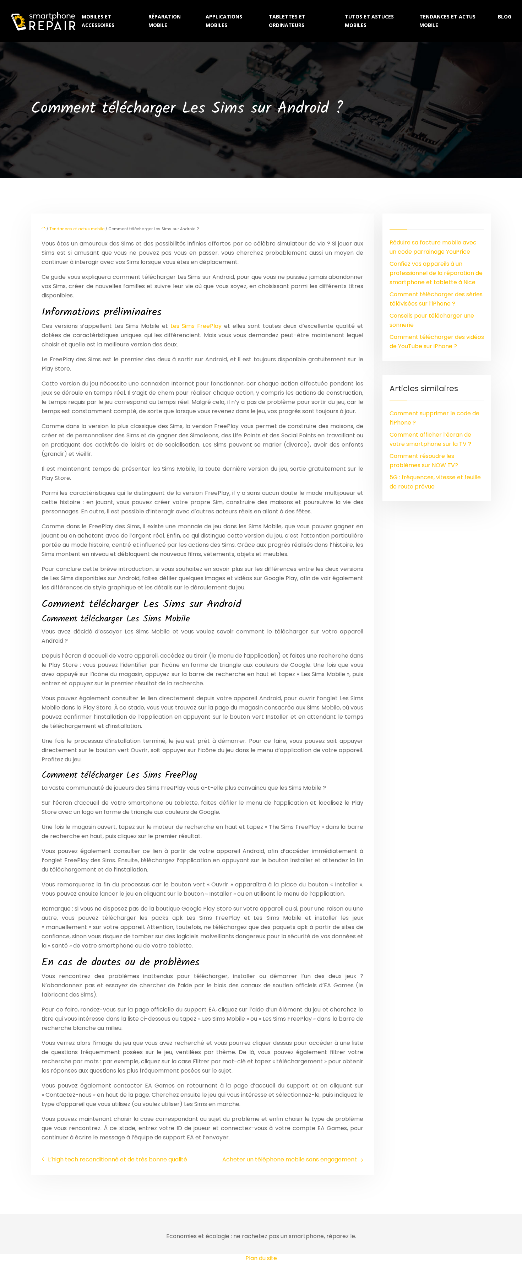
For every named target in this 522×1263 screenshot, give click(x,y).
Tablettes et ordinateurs (287, 20)
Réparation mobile (164, 20)
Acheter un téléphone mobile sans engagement (289, 1159)
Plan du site (261, 1258)
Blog (504, 16)
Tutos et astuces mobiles (369, 20)
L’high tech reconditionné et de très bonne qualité (117, 1159)
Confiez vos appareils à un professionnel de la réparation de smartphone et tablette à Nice (436, 273)
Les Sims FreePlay (195, 326)
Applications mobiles (224, 20)
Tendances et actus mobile (447, 20)
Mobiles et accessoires (98, 20)
